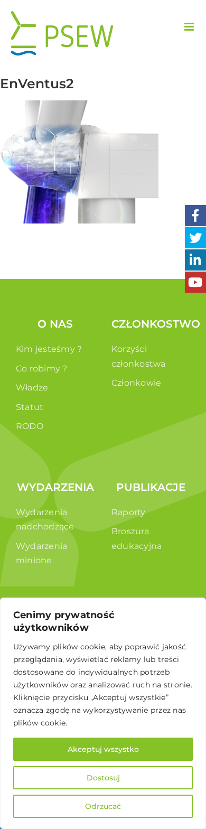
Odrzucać (103, 806)
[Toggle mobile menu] (189, 26)
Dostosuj (103, 778)
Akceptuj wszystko (103, 749)
